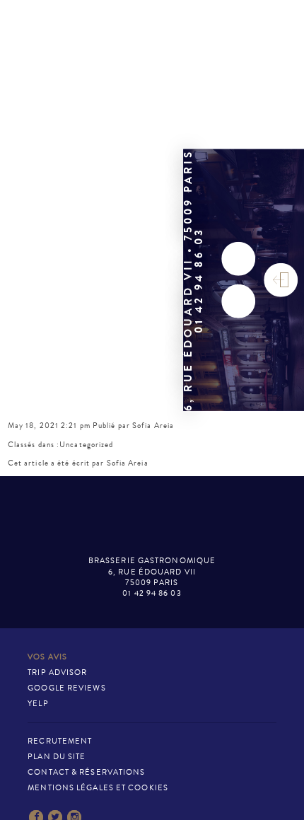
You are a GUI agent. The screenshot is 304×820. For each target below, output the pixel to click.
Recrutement (60, 741)
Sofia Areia (153, 425)
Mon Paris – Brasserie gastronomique (152, 52)
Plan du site (57, 756)
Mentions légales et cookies (98, 788)
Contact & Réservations (86, 772)
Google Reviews (66, 688)
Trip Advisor (57, 672)
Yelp (38, 703)
